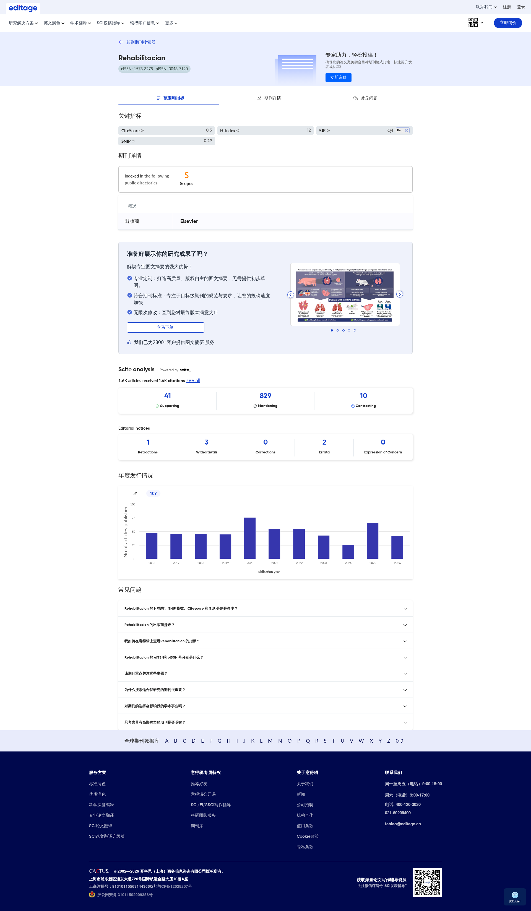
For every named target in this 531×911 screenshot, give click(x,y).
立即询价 (338, 77)
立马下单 (166, 327)
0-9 (399, 741)
